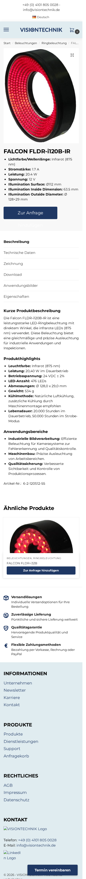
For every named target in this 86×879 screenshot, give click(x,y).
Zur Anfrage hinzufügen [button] (41, 570)
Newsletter (15, 690)
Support (12, 748)
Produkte (13, 734)
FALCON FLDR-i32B (22, 563)
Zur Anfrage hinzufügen (30, 214)
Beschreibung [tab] (16, 241)
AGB (8, 785)
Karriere (12, 697)
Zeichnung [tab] (13, 263)
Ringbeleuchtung (54, 43)
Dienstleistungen (21, 741)
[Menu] (11, 29)
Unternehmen (18, 683)
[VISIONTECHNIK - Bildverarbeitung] (41, 829)
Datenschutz (16, 799)
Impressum (15, 792)
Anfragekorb (16, 756)
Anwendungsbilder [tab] (21, 285)
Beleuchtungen (26, 43)
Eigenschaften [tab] (16, 296)
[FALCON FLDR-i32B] (41, 551)
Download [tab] (13, 274)
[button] (73, 30)
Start (7, 43)
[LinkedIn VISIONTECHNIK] (41, 855)
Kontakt (12, 704)
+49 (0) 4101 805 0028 (40, 5)
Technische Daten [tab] (19, 252)
